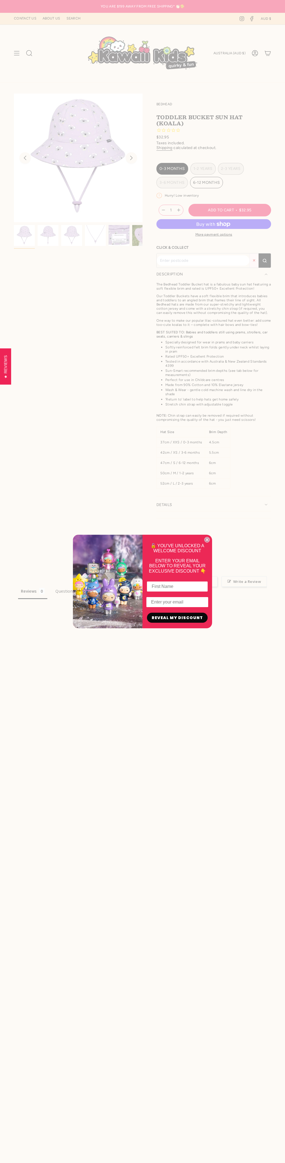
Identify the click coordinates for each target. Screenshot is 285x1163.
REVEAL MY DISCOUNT (177, 617)
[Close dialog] (207, 540)
